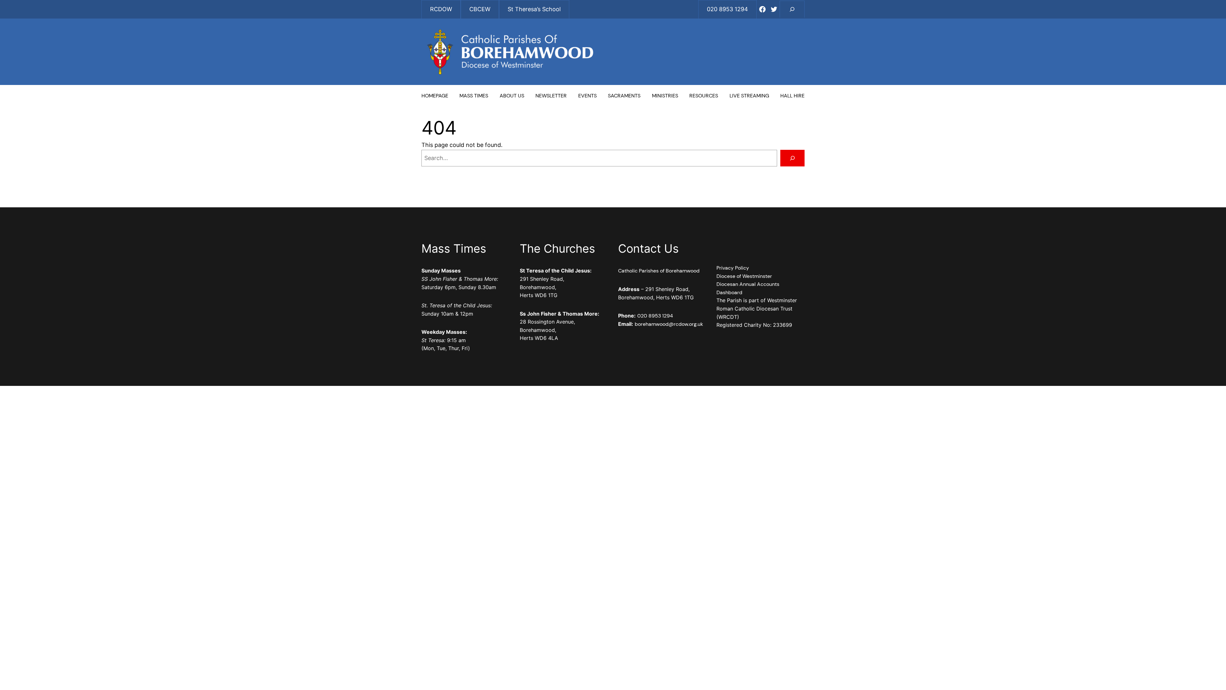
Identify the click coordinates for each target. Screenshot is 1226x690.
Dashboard (729, 292)
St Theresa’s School (534, 9)
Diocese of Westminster (744, 276)
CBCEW (479, 9)
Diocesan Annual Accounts (747, 284)
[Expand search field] (792, 9)
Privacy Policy (732, 267)
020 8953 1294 (655, 315)
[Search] (792, 158)
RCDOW (441, 9)
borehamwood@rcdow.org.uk (669, 324)
